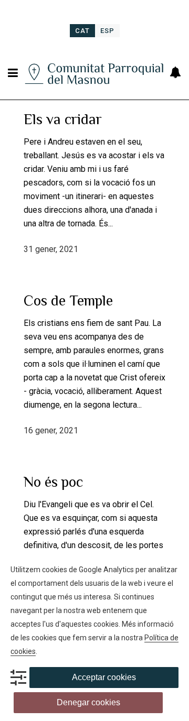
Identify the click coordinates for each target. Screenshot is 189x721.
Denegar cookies (88, 702)
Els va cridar (63, 119)
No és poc (53, 482)
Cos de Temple (68, 300)
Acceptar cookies (104, 677)
